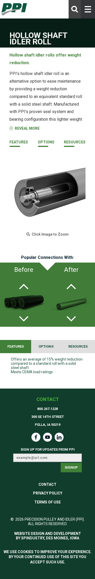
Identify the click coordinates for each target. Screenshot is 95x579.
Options (46, 142)
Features (19, 142)
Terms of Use (47, 502)
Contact (47, 399)
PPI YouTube (47, 437)
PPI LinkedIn (59, 437)
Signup (71, 467)
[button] (88, 9)
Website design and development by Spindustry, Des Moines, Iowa (47, 535)
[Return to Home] (14, 9)
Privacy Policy (47, 493)
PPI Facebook (35, 437)
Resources (75, 142)
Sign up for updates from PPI (48, 449)
